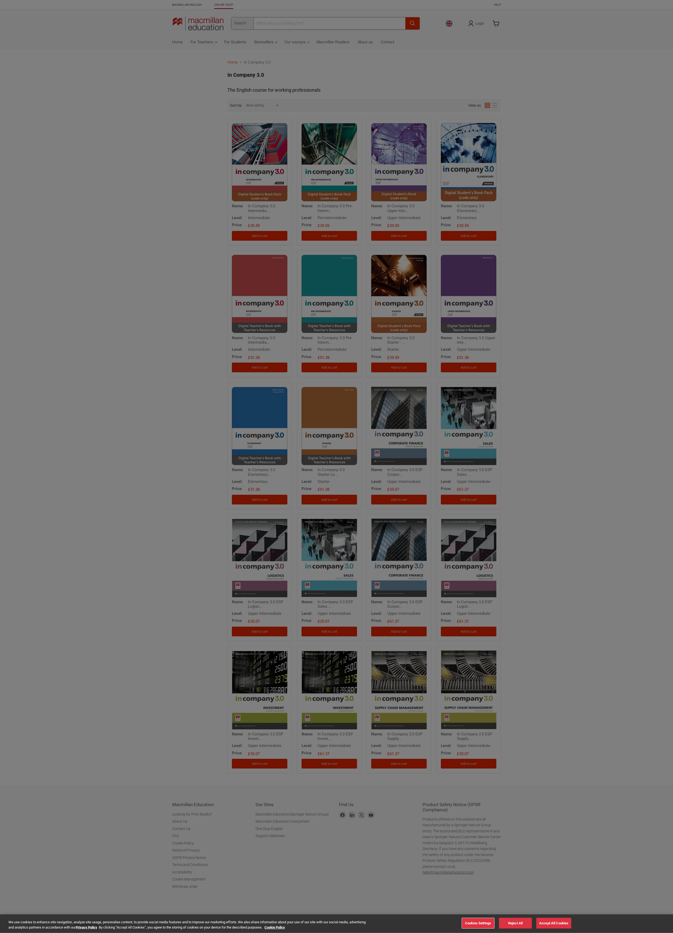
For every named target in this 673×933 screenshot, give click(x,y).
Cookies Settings (478, 923)
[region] (336, 923)
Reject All (515, 923)
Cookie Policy (274, 927)
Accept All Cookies (553, 923)
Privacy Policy (86, 927)
